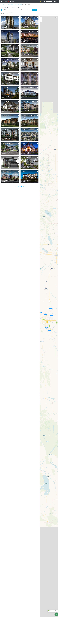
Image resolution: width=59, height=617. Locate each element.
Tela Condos (5, 129)
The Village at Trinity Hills (27, 45)
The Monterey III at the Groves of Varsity (10, 60)
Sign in (56, 1)
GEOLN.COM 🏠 (3, 4)
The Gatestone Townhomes (28, 87)
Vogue (3, 17)
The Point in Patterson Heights (27, 60)
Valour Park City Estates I (27, 31)
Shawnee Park (24, 157)
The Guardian (24, 73)
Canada (6, 18)
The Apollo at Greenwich (27, 101)
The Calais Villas (6, 101)
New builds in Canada (18, 4)
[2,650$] (45, 315)
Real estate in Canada (10, 4)
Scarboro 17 (5, 171)
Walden (4, 157)
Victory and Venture (26, 17)
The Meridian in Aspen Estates (8, 74)
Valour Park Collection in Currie (8, 46)
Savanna (23, 171)
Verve (3, 31)
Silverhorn (23, 143)
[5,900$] (40, 313)
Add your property (48, 1)
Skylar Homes (24, 129)
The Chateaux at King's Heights (27, 116)
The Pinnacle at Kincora (8, 115)
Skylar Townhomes (7, 143)
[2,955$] (49, 331)
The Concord (5, 87)
